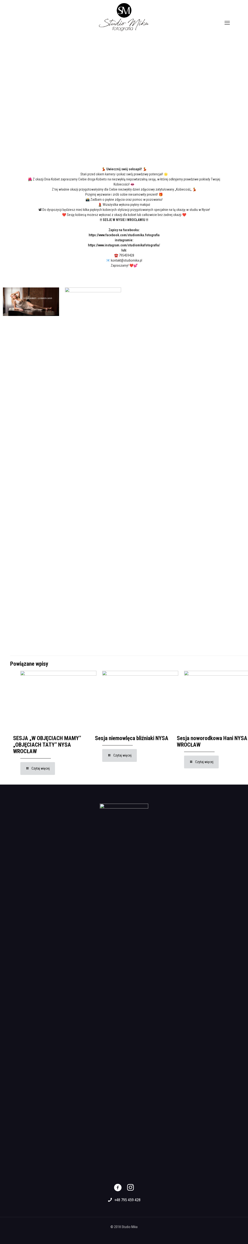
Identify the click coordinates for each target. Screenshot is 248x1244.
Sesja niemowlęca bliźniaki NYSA (131, 738)
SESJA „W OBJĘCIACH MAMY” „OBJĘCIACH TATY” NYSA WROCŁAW (47, 745)
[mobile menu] (227, 23)
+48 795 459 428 (127, 1200)
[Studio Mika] (124, 17)
